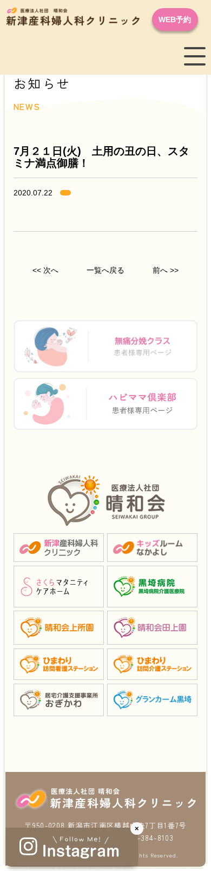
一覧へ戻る (105, 270)
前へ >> (166, 270)
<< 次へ (45, 270)
